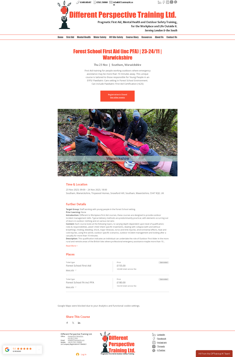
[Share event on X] (73, 323)
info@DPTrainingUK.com (76, 340)
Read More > (72, 245)
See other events (117, 97)
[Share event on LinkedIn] (79, 323)
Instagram (162, 342)
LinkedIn (161, 334)
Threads (161, 346)
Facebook (161, 338)
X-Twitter (161, 350)
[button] (159, 37)
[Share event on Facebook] (67, 323)
